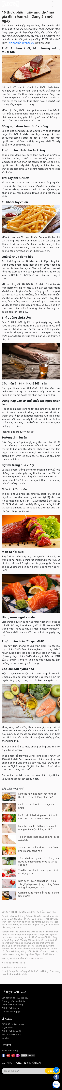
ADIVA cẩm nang (10, 1050)
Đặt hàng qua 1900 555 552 (15, 997)
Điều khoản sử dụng (11, 1034)
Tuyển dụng (7, 1027)
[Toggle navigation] (56, 4)
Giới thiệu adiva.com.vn (13, 1024)
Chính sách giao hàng (12, 1004)
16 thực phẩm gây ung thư (20, 42)
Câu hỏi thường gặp (11, 1011)
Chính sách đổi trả (10, 1008)
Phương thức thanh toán (14, 1001)
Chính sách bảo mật (11, 1031)
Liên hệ (5, 1038)
